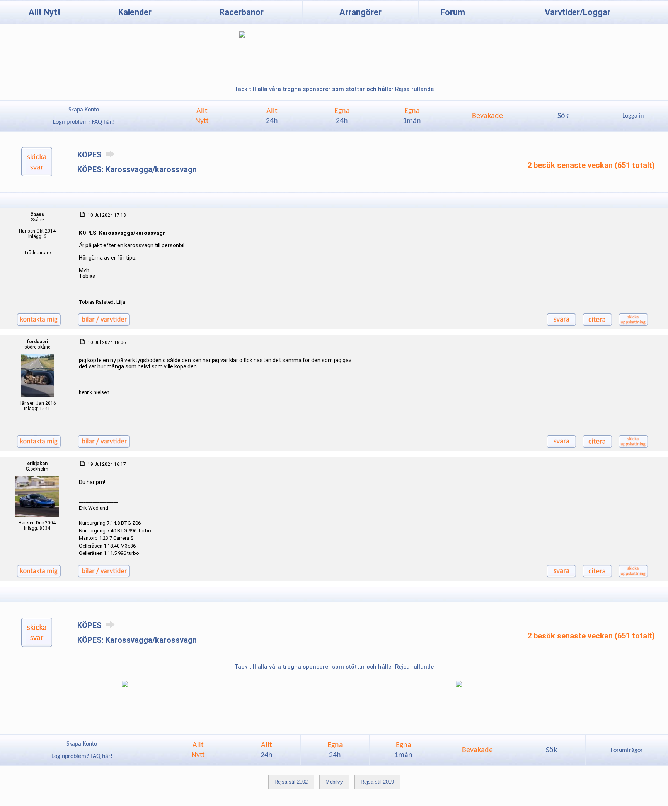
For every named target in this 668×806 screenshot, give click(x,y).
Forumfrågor (627, 750)
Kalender (135, 12)
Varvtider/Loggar (577, 12)
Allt (272, 116)
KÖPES (90, 154)
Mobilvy (334, 782)
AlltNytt (202, 116)
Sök (563, 116)
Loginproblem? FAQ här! (83, 122)
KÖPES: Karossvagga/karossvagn (137, 169)
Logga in (633, 116)
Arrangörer (360, 12)
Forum (452, 12)
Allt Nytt (45, 12)
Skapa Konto (83, 110)
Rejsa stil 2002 (291, 782)
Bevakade (487, 116)
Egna (342, 116)
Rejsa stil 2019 (377, 782)
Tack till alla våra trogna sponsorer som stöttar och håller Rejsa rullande (334, 89)
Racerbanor (242, 12)
